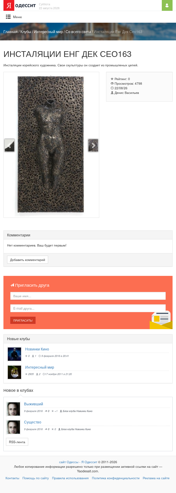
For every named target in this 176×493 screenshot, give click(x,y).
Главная (10, 31)
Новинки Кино (37, 349)
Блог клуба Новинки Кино (77, 411)
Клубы (25, 31)
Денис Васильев (126, 92)
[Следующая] (93, 145)
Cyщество (32, 422)
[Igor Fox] (15, 409)
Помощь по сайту (35, 478)
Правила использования (70, 478)
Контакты (12, 478)
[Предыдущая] (9, 145)
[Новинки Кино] (16, 354)
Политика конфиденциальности (116, 478)
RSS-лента (17, 442)
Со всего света (78, 31)
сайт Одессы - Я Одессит (78, 461)
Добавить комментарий (27, 259)
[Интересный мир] (16, 372)
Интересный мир (48, 31)
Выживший (33, 403)
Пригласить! (23, 320)
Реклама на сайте (156, 478)
